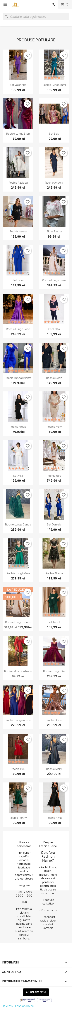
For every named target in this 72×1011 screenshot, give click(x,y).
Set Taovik (54, 622)
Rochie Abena (54, 573)
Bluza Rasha (54, 231)
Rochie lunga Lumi (54, 85)
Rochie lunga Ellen (18, 133)
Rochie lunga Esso (54, 280)
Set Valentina (18, 85)
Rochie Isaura (18, 231)
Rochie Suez (54, 378)
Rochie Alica (54, 720)
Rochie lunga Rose (18, 329)
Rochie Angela (54, 182)
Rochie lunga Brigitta (18, 378)
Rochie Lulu (18, 769)
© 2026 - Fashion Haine (18, 1006)
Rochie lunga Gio (54, 671)
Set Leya (18, 280)
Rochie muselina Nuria (18, 671)
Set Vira (18, 475)
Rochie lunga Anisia (18, 720)
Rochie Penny (18, 817)
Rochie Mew (54, 426)
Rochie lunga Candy (18, 524)
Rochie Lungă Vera (18, 573)
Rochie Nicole (18, 426)
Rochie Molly (54, 769)
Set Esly (54, 133)
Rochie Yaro (54, 475)
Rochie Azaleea (18, 182)
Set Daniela (54, 524)
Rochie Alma (54, 817)
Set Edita (54, 329)
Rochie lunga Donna (18, 622)
